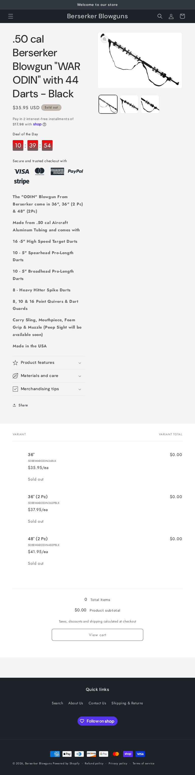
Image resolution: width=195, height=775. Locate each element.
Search (57, 703)
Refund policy (94, 763)
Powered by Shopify (66, 763)
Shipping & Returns (127, 703)
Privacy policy (118, 763)
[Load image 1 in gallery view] (108, 104)
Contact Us (97, 703)
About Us (75, 703)
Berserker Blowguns (38, 763)
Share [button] (23, 405)
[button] (10, 16)
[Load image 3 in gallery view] (150, 104)
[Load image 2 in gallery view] (129, 104)
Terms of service (144, 763)
